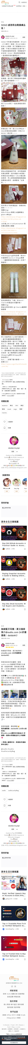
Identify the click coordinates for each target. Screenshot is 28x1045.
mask (9, 409)
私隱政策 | (23, 1029)
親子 (22, 388)
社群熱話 (19, 6)
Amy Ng (16, 488)
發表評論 (6, 508)
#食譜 (18, 1015)
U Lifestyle (7, 1025)
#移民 (19, 1018)
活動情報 (13, 390)
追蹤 (23, 37)
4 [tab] (17, 12)
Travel (13, 1025)
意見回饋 (10, 997)
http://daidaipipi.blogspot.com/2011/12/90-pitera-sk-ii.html (13, 219)
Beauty (22, 1025)
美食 (18, 388)
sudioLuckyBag (13, 790)
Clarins (4, 413)
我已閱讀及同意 (14, 1042)
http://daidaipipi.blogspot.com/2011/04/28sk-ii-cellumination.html (13, 230)
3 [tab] (15, 12)
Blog (14, 1027)
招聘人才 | (11, 1031)
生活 (2, 626)
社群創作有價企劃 (7, 6)
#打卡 (14, 1015)
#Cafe (23, 1015)
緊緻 (3, 409)
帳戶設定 (14, 1004)
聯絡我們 (17, 1031)
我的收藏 (20, 1004)
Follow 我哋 (10, 395)
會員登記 (24, 2)
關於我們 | (5, 1029)
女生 (2, 22)
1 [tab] (10, 12)
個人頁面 (7, 1004)
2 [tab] (13, 12)
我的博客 (17, 1007)
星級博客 (21, 994)
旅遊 (14, 388)
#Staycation (11, 1018)
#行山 (9, 1015)
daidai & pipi (9, 36)
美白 (11, 405)
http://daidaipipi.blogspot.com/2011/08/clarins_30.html (13, 313)
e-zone (18, 1027)
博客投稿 (17, 997)
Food (9, 1027)
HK (17, 1025)
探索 (4, 994)
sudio (4, 790)
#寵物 (4, 1015)
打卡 (10, 388)
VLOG (9, 994)
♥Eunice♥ (6, 488)
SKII (16, 405)
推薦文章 (14, 994)
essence (4, 405)
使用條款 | (17, 1029)
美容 (22, 405)
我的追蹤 (10, 1007)
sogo (15, 409)
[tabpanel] (14, 10)
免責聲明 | (11, 1029)
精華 (20, 409)
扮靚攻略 (7, 390)
